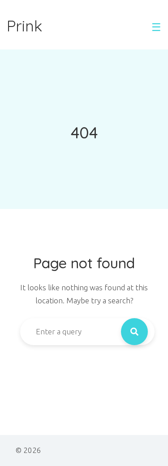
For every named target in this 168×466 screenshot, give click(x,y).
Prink (24, 26)
